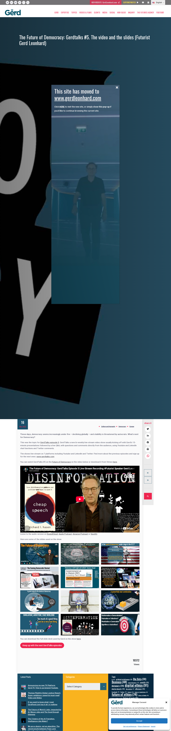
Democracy (122, 426)
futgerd (131, 692)
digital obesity (118, 689)
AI (113, 679)
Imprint (153, 726)
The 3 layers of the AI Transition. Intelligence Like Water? (41, 720)
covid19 (144, 682)
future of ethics (124, 694)
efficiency (140, 689)
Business (119, 682)
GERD (56, 12)
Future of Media (143, 695)
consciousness (133, 683)
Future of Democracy (61, 462)
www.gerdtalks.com (45, 456)
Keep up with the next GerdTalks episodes (42, 645)
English (159, 2)
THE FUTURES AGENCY (145, 12)
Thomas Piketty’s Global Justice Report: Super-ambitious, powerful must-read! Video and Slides (44, 695)
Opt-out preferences (130, 726)
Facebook (115, 692)
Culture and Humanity (108, 426)
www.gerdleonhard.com (77, 98)
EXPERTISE (65, 12)
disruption (130, 689)
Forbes (123, 692)
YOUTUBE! (160, 12)
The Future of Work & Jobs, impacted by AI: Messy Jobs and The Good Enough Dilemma (44, 712)
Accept (139, 721)
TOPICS (74, 12)
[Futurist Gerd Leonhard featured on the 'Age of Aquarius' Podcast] (148, 472)
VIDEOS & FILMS (85, 12)
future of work (130, 698)
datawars (118, 686)
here (115, 462)
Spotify (94, 534)
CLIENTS (97, 12)
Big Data (139, 679)
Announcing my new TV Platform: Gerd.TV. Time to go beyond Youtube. (43, 686)
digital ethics (136, 685)
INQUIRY (131, 12)
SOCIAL (112, 12)
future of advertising (141, 692)
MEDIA (104, 12)
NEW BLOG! (121, 12)
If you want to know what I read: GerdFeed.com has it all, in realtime (42, 703)
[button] (166, 702)
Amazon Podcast (80, 534)
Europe (132, 426)
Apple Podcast (65, 534)
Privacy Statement (144, 726)
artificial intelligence (124, 679)
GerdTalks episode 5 (49, 442)
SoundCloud (52, 534)
